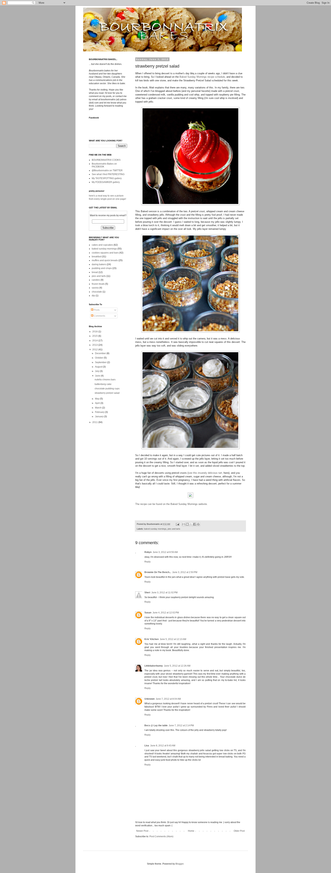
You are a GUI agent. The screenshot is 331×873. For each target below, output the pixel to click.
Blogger (179, 863)
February (100, 412)
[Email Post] (177, 524)
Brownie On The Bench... (157, 572)
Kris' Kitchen (151, 639)
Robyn (148, 552)
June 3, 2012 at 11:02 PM (164, 592)
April (97, 403)
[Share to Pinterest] (198, 524)
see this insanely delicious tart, (208, 472)
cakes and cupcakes (102, 245)
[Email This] (184, 524)
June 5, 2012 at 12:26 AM (177, 665)
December (101, 353)
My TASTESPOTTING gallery (107, 178)
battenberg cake (103, 384)
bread (95, 272)
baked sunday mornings (155, 529)
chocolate (97, 291)
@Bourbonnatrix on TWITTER (107, 170)
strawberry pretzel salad (107, 393)
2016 (95, 331)
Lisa (146, 745)
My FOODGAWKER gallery (106, 182)
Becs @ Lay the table (156, 725)
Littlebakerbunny (153, 665)
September (101, 362)
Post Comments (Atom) (161, 836)
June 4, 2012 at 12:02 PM (165, 612)
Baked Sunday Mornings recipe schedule (202, 76)
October (99, 357)
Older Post (239, 831)
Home (191, 831)
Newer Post (142, 831)
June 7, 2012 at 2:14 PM (181, 725)
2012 (95, 349)
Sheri (147, 592)
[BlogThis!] (187, 524)
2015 (95, 336)
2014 (95, 340)
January (99, 416)
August (99, 366)
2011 (95, 422)
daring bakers (99, 264)
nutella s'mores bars (105, 379)
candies (96, 280)
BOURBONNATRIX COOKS (106, 160)
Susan (147, 612)
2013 (95, 345)
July (97, 371)
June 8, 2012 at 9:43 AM (162, 745)
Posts (96, 310)
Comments (99, 316)
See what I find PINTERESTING (108, 174)
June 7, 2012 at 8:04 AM (168, 699)
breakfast (96, 256)
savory (95, 287)
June (98, 375)
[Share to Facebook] (195, 524)
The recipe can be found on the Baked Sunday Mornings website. (171, 504)
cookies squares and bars (105, 252)
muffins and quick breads (105, 260)
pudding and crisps (102, 268)
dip (93, 295)
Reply (147, 561)
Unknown (149, 699)
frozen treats (98, 284)
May (97, 398)
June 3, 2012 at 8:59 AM (165, 552)
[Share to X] (191, 524)
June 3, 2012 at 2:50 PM (184, 572)
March (98, 407)
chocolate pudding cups (107, 388)
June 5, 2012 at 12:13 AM (173, 639)
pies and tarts (174, 529)
